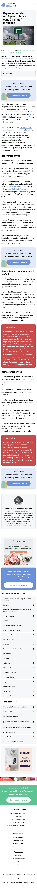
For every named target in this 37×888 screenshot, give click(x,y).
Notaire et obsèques (9, 712)
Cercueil (5, 621)
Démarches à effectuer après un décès (14, 707)
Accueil (3, 50)
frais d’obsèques (18, 189)
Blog (18, 865)
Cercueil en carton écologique (12, 625)
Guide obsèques (18, 837)
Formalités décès (18, 840)
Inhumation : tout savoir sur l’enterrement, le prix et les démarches (17, 610)
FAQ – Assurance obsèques (18, 868)
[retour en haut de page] (34, 878)
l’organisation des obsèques (12, 68)
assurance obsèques (17, 186)
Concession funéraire (9, 672)
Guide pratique (18, 816)
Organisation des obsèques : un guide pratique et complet (17, 599)
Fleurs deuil (6, 658)
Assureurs (18, 855)
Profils (18, 862)
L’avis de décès (7, 696)
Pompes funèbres (8, 677)
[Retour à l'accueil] (14, 4)
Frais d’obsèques (18, 843)
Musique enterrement (9, 686)
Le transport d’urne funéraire (12, 635)
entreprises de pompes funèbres (15, 59)
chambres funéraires (14, 334)
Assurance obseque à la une (18, 813)
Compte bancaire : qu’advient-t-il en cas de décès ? (16, 722)
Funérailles (6, 663)
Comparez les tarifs (17, 800)
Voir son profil (9, 526)
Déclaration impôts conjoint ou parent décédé (17, 727)
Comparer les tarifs (17, 95)
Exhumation (6, 691)
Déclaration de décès (9, 732)
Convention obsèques (18, 819)
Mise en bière (7, 668)
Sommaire (7, 74)
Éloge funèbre (7, 682)
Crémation (6, 605)
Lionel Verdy (28, 509)
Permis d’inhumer (8, 616)
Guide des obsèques (12, 50)
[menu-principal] (34, 5)
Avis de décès (7, 653)
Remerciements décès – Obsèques (13, 649)
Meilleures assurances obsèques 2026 (18, 825)
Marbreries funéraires (18, 858)
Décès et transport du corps (11, 630)
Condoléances (7, 644)
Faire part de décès (8, 639)
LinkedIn (16, 526)
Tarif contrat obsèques (18, 822)
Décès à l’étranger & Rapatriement (13, 741)
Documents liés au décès (10, 716)
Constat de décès (8, 737)
